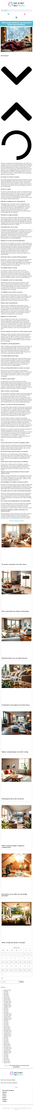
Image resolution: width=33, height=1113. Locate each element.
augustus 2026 (7, 990)
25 (7, 970)
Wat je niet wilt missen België (8, 1080)
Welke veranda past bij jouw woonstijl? (13, 942)
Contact (4, 1101)
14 (20, 962)
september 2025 (8, 1005)
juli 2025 (6, 1008)
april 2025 (6, 1012)
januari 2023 (7, 1045)
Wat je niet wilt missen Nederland (9, 1082)
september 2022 (8, 1051)
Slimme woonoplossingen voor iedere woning (15, 752)
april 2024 (6, 1025)
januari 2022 (7, 1062)
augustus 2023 (7, 1036)
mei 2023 (6, 1040)
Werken (4, 1095)
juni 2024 (6, 1022)
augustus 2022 (7, 1052)
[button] (16, 17)
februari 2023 (7, 1044)
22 (24, 966)
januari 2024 (7, 1029)
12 (11, 962)
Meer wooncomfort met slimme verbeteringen (15, 611)
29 (24, 970)
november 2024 (7, 1015)
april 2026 (6, 995)
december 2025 (7, 1001)
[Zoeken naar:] (10, 981)
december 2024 (7, 1013)
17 (2, 966)
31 (2, 974)
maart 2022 (6, 1059)
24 (2, 970)
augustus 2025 (7, 1006)
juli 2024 (6, 1020)
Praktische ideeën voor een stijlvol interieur (14, 658)
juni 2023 (6, 1039)
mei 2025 (6, 1011)
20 (15, 966)
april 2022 (6, 1058)
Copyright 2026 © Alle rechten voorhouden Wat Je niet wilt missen (16, 1108)
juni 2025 (6, 1009)
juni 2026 (6, 993)
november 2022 (7, 1048)
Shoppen (6, 1065)
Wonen (4, 1094)
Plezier (4, 1097)
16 (29, 962)
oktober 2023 (7, 1033)
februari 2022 (7, 1061)
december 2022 (7, 1047)
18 (7, 966)
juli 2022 (6, 1054)
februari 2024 (7, 1027)
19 (11, 966)
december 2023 (7, 1030)
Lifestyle (4, 1092)
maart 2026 (6, 997)
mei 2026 (6, 994)
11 (6, 962)
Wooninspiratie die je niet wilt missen (13, 799)
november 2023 (7, 1032)
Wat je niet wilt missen (8, 1090)
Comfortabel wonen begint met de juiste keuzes (16, 705)
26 (11, 970)
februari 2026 (7, 998)
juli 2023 (6, 1037)
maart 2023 (6, 1043)
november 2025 (7, 1002)
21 (20, 966)
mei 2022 (6, 1057)
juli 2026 (6, 991)
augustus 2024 (7, 1019)
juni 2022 (6, 1055)
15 (24, 962)
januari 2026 (7, 999)
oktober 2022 (7, 1050)
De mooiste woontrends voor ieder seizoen (14, 564)
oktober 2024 (7, 1016)
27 (15, 970)
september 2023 (8, 1034)
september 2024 (8, 1018)
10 (2, 962)
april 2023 (6, 1041)
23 (29, 966)
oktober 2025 (7, 1004)
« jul (2, 978)
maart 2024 (6, 1026)
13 (15, 962)
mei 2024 (6, 1023)
